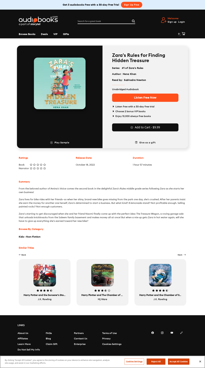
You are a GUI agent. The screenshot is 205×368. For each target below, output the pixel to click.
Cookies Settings (111, 344)
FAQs (49, 333)
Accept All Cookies (179, 361)
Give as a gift (147, 143)
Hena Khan (129, 74)
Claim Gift (51, 344)
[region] (102, 362)
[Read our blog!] (181, 341)
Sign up (172, 22)
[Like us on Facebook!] (152, 341)
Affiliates (23, 338)
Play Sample (61, 143)
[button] (22, 255)
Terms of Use (109, 333)
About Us (23, 333)
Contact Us (80, 338)
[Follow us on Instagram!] (162, 341)
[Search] (133, 20)
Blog (48, 338)
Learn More (24, 344)
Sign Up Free (131, 5)
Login (181, 22)
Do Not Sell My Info (29, 350)
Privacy (106, 338)
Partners (79, 333)
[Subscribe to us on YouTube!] (172, 341)
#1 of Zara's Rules (132, 68)
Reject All (156, 361)
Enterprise (80, 344)
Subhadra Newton (135, 80)
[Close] (200, 361)
